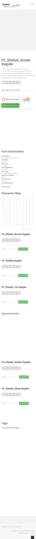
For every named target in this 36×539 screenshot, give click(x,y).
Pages (33, 531)
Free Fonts (25, 533)
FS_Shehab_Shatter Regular (16, 362)
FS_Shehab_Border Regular (15, 234)
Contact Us (32, 533)
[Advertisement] (18, 30)
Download (24, 249)
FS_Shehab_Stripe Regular (15, 388)
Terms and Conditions (28, 108)
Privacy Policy (14, 531)
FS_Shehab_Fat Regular (13, 287)
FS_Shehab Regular (11, 260)
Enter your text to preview (10, 90)
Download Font (11, 105)
